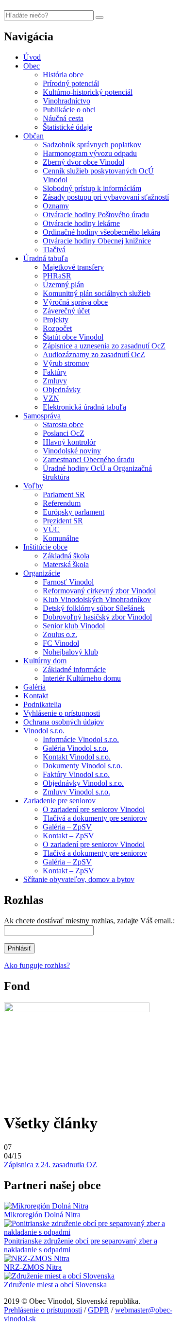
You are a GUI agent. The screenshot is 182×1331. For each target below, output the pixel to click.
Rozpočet (57, 328)
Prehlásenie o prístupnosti (43, 1310)
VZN (51, 398)
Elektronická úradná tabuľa (84, 407)
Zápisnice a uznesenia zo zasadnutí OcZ (104, 346)
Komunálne (61, 538)
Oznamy (56, 206)
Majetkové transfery (73, 267)
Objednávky (62, 389)
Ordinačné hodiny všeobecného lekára (101, 232)
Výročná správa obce (75, 302)
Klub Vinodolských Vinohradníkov (97, 599)
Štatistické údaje (67, 127)
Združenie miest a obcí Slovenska (55, 1284)
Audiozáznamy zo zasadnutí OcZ (94, 354)
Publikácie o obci (69, 109)
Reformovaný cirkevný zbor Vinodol (99, 591)
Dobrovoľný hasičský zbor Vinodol (97, 617)
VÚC (51, 529)
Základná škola (66, 556)
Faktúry (54, 372)
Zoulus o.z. (60, 634)
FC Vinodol (61, 643)
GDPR (98, 1310)
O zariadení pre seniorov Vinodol (94, 809)
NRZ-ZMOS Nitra (33, 1267)
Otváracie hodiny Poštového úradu (96, 214)
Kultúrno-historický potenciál (87, 92)
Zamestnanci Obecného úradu (88, 459)
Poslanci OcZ (63, 433)
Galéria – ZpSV (67, 827)
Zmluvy (55, 381)
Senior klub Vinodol (74, 626)
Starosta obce (63, 424)
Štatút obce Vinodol (73, 337)
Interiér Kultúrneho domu (82, 678)
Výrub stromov (66, 363)
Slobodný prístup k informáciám (92, 188)
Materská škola (66, 564)
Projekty (55, 319)
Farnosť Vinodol (68, 582)
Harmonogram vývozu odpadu (90, 153)
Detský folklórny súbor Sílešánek (94, 608)
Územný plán (63, 284)
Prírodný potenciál (71, 83)
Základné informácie (74, 669)
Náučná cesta (63, 118)
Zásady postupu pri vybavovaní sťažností (106, 197)
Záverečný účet (66, 311)
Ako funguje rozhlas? (37, 965)
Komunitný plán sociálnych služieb (96, 293)
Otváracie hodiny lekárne (81, 223)
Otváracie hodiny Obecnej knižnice (97, 241)
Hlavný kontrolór (69, 442)
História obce (63, 74)
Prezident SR (63, 521)
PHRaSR (57, 276)
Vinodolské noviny (72, 451)
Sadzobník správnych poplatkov (92, 144)
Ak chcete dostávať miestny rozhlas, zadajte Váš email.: (89, 920)
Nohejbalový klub (70, 652)
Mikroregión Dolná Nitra (42, 1214)
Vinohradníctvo (66, 101)
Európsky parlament (73, 512)
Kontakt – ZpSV (68, 835)
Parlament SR (64, 494)
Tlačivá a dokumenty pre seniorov (95, 818)
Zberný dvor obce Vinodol (83, 162)
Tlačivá (54, 249)
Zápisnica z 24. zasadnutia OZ (50, 1164)
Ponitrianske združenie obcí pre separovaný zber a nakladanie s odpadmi (80, 1245)
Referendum (62, 503)
